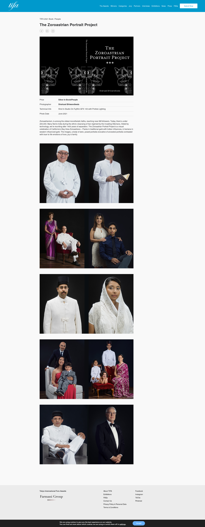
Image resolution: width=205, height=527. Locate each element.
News (164, 6)
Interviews (146, 6)
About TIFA (107, 491)
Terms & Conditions (110, 507)
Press (170, 6)
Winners (114, 6)
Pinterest (138, 501)
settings (123, 524)
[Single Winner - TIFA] (13, 6)
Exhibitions (156, 6)
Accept (138, 523)
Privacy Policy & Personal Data (114, 504)
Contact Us (107, 501)
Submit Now (188, 6)
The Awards (104, 6)
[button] (41, 31)
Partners (137, 6)
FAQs (176, 6)
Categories (123, 6)
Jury (130, 6)
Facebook (139, 491)
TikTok (137, 497)
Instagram (139, 494)
